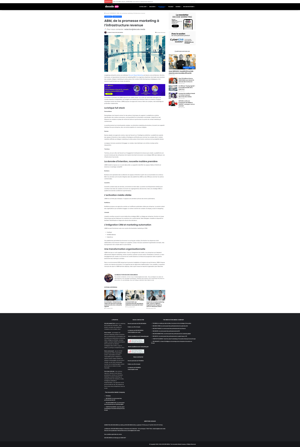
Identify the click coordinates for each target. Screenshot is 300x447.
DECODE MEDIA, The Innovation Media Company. (174, 444)
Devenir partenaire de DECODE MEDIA (137, 323)
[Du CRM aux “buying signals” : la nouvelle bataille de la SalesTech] (173, 88)
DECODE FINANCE (157, 328)
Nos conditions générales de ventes (113, 434)
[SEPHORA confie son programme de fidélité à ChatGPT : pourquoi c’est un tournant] (173, 103)
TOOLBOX (170, 6)
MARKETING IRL (117, 16)
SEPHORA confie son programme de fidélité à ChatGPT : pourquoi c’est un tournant (187, 103)
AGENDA (178, 6)
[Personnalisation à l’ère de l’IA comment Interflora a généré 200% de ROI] (134, 95)
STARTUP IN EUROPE (111, 406)
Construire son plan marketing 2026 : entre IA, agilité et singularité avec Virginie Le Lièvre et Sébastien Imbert (155, 304)
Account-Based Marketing (136, 75)
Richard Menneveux (122, 430)
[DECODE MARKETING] (112, 7)
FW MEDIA (155, 323)
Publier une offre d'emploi (134, 327)
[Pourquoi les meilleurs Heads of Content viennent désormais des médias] (173, 96)
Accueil (107, 13)
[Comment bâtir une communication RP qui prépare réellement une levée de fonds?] (134, 295)
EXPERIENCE (161, 6)
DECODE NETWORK (188, 6)
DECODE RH (109, 398)
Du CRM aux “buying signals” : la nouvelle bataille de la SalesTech (129, 1)
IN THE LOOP (142, 6)
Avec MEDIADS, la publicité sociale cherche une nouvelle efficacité (181, 72)
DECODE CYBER (156, 326)
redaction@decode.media (134, 29)
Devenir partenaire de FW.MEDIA (136, 360)
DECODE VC (155, 336)
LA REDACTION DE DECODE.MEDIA (115, 32)
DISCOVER (152, 6)
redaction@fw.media (133, 369)
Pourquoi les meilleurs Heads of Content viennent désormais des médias (187, 95)
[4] (182, 29)
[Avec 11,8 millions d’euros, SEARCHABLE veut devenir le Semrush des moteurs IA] (173, 81)
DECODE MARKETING (111, 402)
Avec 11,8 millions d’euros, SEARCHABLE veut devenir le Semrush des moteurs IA (186, 80)
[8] (182, 45)
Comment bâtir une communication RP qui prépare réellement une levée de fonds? (134, 303)
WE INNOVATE (156, 341)
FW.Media (108, 395)
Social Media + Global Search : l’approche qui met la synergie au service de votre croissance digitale (113, 304)
